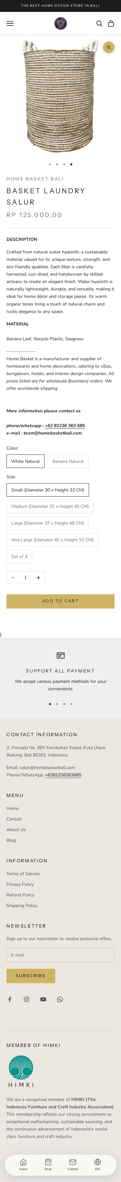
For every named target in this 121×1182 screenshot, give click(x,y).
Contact (14, 819)
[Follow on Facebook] (9, 999)
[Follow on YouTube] (43, 999)
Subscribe (31, 976)
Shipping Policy (21, 906)
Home (12, 808)
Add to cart (60, 601)
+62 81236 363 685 (65, 426)
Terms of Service (23, 874)
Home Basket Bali (35, 179)
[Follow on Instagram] (26, 999)
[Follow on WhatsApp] (60, 999)
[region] (60, 672)
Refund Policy (20, 895)
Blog (11, 840)
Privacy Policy (20, 884)
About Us (16, 830)
